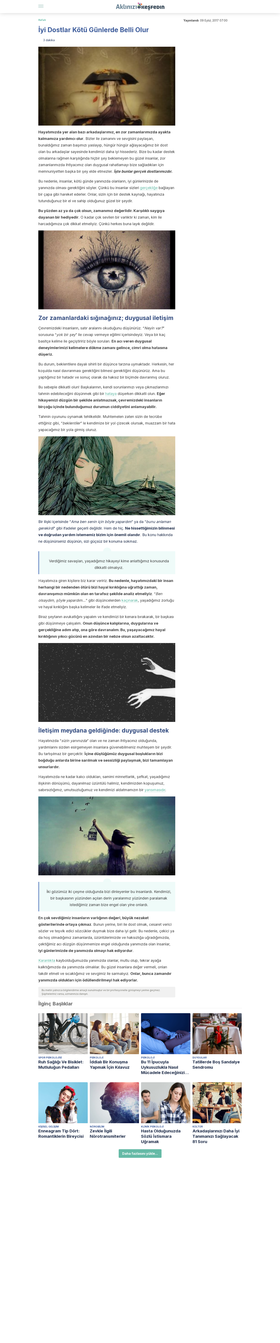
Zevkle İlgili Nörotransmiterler (108, 1134)
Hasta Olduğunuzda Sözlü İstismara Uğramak (161, 1136)
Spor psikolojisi (50, 1057)
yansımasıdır (155, 790)
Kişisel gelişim (48, 1126)
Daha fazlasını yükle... (140, 1153)
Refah (42, 20)
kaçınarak (130, 600)
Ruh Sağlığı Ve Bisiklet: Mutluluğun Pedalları (61, 1064)
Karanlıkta (46, 960)
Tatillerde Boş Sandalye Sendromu (216, 1064)
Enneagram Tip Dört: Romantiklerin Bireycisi (61, 1134)
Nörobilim (97, 1126)
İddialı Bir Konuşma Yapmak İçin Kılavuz (110, 1064)
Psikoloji (96, 1057)
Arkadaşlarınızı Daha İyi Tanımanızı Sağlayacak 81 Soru (215, 1136)
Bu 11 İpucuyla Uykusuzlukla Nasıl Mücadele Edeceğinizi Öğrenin (163, 1067)
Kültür (197, 1126)
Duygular (199, 1057)
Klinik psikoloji (152, 1126)
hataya (111, 393)
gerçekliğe (149, 188)
